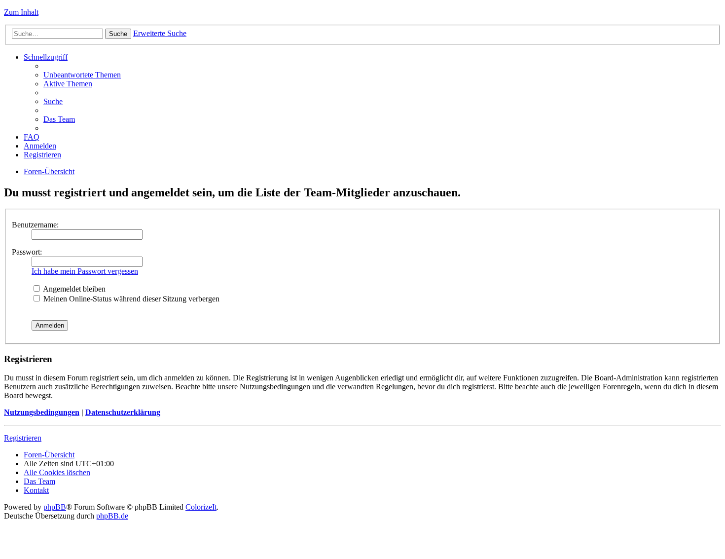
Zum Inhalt (21, 12)
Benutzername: (35, 225)
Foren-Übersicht (49, 171)
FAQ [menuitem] (31, 137)
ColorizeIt (201, 507)
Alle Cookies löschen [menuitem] (57, 472)
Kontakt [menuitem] (36, 490)
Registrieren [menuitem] (42, 154)
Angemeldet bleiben (73, 289)
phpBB (54, 507)
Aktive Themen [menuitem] (67, 83)
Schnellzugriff (46, 57)
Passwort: (27, 252)
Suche (118, 33)
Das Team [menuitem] (59, 119)
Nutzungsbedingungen (41, 412)
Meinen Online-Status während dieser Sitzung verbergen (130, 299)
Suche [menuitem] (53, 101)
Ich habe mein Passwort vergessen (85, 271)
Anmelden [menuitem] (40, 146)
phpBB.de (112, 516)
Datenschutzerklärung (122, 412)
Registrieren (22, 438)
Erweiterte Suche (159, 33)
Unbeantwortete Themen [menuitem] (82, 75)
